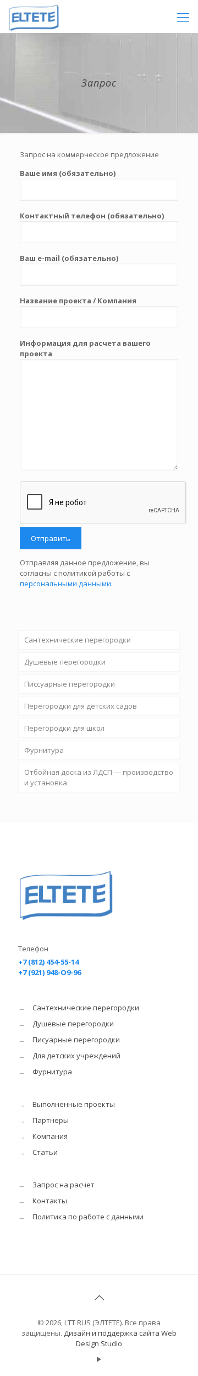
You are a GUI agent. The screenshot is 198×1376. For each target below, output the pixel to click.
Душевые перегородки (65, 662)
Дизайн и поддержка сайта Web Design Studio (120, 1338)
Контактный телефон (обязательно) (92, 216)
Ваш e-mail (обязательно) (69, 258)
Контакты (49, 1201)
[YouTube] (99, 1358)
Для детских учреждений (76, 1056)
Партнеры (50, 1120)
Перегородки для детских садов (80, 706)
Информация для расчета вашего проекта (85, 348)
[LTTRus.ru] (51, 16)
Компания (50, 1136)
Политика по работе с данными (88, 1217)
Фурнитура (44, 750)
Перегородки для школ (64, 728)
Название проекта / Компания (78, 301)
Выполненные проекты (73, 1104)
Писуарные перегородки (76, 1040)
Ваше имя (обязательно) (68, 173)
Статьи (45, 1152)
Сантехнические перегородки (77, 640)
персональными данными (65, 583)
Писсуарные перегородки (69, 684)
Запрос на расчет (63, 1185)
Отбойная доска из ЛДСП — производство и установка (98, 777)
